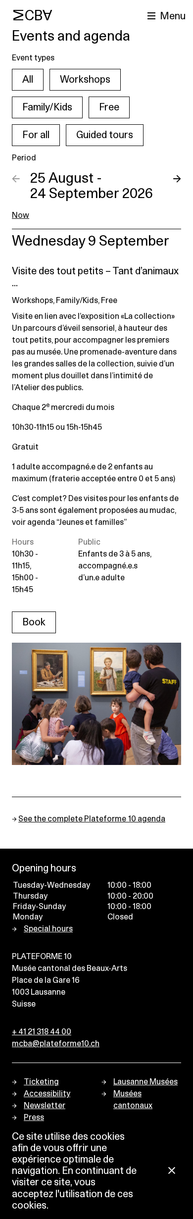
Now (20, 215)
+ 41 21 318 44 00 (41, 1032)
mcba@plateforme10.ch (55, 1044)
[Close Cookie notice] (171, 1171)
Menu (173, 16)
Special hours (48, 929)
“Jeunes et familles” (91, 522)
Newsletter (44, 1106)
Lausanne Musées (145, 1082)
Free (109, 107)
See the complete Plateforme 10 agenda (91, 819)
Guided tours (104, 135)
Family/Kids (47, 107)
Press (34, 1117)
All (27, 80)
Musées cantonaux (132, 1100)
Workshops (85, 80)
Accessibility (47, 1094)
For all (35, 135)
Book (34, 622)
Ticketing (41, 1082)
